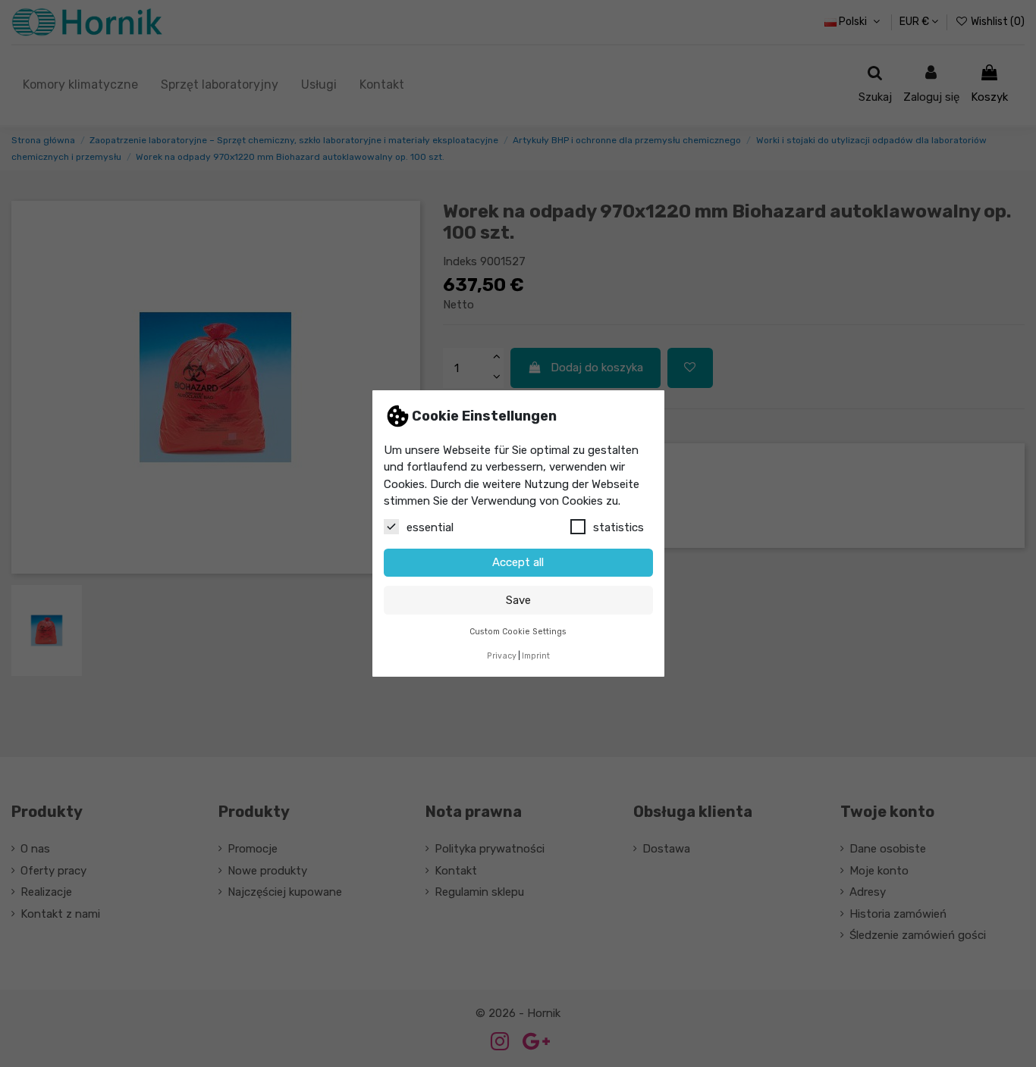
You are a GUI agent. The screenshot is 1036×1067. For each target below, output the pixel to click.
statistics (618, 527)
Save (518, 600)
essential (430, 527)
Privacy (501, 656)
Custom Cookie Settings (518, 632)
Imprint (536, 656)
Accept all (518, 562)
